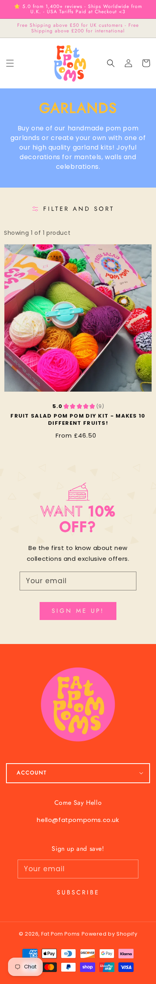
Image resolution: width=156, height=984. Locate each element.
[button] (111, 63)
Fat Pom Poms (60, 933)
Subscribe (78, 892)
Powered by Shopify (109, 933)
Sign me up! (78, 610)
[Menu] (10, 63)
